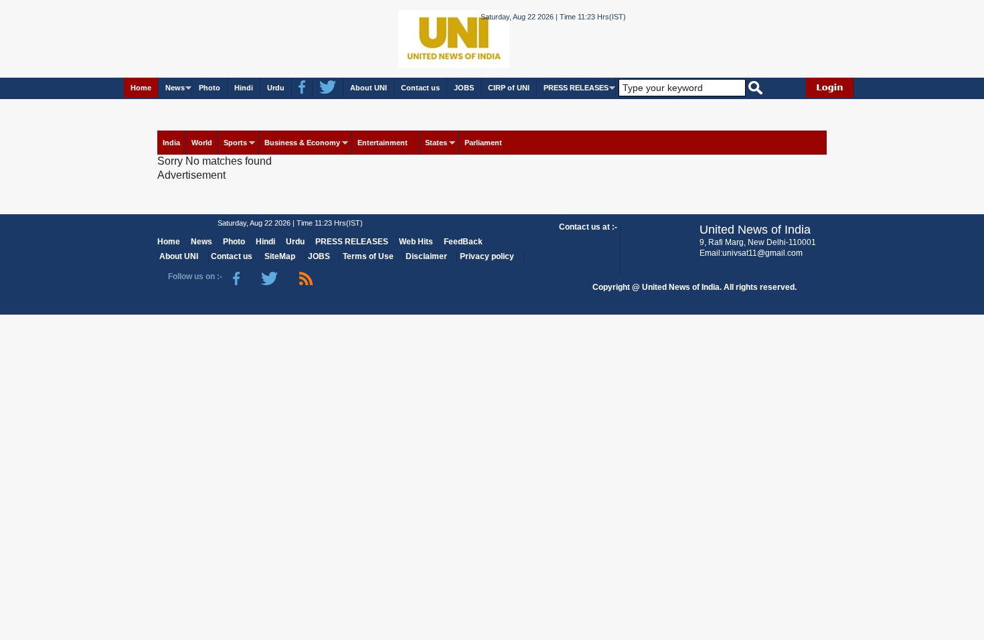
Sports (235, 143)
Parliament (483, 143)
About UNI (368, 88)
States (436, 143)
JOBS (464, 88)
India (171, 143)
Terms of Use (368, 256)
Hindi (243, 88)
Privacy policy (487, 256)
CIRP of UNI (508, 88)
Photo (209, 88)
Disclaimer (426, 256)
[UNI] (417, 38)
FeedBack (463, 241)
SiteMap (279, 256)
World (201, 143)
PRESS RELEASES (576, 88)
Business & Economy (302, 143)
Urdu (275, 88)
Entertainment (382, 143)
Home (141, 88)
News (175, 88)
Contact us (420, 88)
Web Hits (416, 241)
